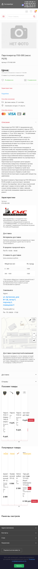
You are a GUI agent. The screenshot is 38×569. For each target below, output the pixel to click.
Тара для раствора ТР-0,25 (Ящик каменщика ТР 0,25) (27, 479)
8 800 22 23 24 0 (29, 3)
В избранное (9, 80)
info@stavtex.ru (29, 6)
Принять (19, 566)
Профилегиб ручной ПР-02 (14, 476)
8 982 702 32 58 (30, 5)
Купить (31, 420)
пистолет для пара (26, 414)
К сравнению (32, 80)
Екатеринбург (8, 4)
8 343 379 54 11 (30, 2)
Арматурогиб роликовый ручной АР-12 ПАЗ (8, 477)
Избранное (31, 11)
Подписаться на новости (12, 550)
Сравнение (27, 11)
